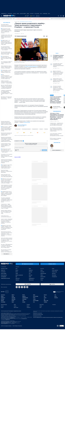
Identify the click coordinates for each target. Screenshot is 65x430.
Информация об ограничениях (37, 313)
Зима (30, 268)
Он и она (42, 268)
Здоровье (17, 279)
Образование (31, 279)
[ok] (22, 287)
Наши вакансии (4, 275)
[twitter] (25, 287)
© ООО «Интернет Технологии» (17, 325)
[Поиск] (58, 15)
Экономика (54, 275)
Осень (42, 270)
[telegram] (17, 287)
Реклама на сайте (4, 268)
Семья (42, 279)
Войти (18, 150)
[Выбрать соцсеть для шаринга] (47, 36)
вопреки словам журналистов (31, 66)
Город (17, 273)
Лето (30, 273)
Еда (16, 276)
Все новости (6, 22)
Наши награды (3, 273)
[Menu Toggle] (1, 15)
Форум (18, 13)
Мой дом (30, 275)
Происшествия (43, 273)
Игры (49, 13)
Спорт (53, 268)
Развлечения (43, 276)
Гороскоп (32, 13)
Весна (17, 271)
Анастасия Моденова (22, 124)
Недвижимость (4, 13)
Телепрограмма (23, 13)
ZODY (41, 13)
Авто (16, 268)
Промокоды (45, 13)
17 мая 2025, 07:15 (17, 33)
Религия (42, 278)
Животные (18, 278)
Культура (30, 271)
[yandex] (27, 287)
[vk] (19, 287)
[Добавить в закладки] (44, 36)
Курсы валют (36, 13)
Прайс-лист (3, 270)
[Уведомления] (61, 15)
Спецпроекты (54, 276)
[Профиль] (63, 15)
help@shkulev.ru (7, 319)
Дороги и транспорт (19, 275)
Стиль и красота (55, 270)
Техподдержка (3, 276)
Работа (42, 275)
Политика (42, 271)
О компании (3, 271)
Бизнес (17, 270)
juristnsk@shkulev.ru (24, 318)
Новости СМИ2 (17, 157)
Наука (30, 276)
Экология (53, 273)
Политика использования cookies (38, 314)
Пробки (33, 15)
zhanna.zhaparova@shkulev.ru (5, 322)
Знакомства (10, 13)
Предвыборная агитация (5, 278)
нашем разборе (27, 122)
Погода (14, 13)
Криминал (31, 270)
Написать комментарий (21, 36)
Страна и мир (54, 271)
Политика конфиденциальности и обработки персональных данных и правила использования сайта (48, 317)
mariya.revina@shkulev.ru (4, 323)
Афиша (28, 13)
